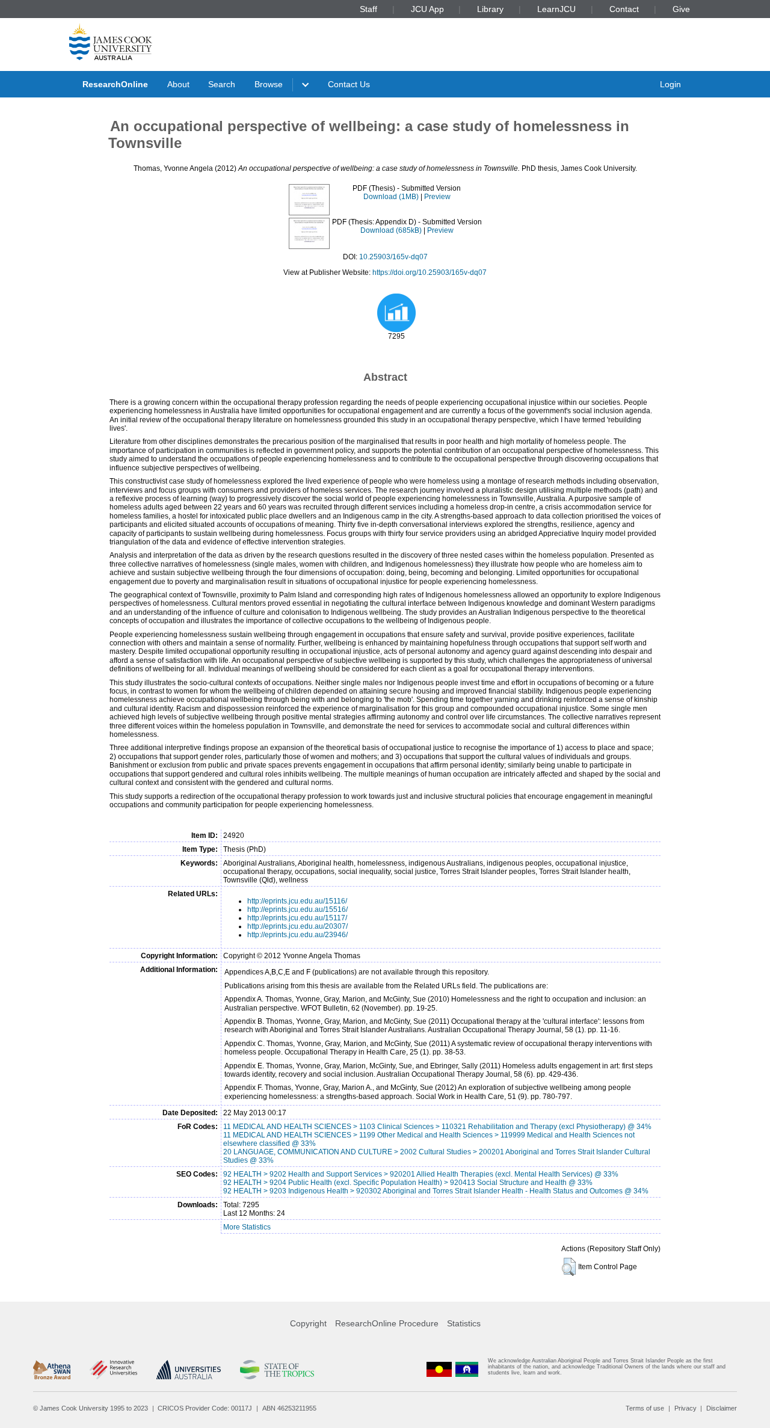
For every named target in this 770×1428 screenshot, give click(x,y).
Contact (624, 9)
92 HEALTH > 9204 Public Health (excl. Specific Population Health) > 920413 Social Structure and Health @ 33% (408, 1182)
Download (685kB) (391, 230)
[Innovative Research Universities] (113, 1369)
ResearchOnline (115, 84)
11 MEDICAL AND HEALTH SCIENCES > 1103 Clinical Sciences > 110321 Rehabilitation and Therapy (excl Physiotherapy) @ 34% (437, 1126)
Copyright (308, 1323)
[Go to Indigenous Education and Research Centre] (439, 1369)
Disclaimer (721, 1408)
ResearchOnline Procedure (387, 1323)
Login (670, 84)
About (178, 84)
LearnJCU (556, 9)
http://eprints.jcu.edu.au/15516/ (297, 909)
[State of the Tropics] (276, 1369)
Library (490, 9)
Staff (368, 9)
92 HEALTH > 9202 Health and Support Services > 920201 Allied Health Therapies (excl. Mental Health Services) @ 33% (420, 1174)
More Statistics (247, 1227)
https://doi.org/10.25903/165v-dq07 (429, 272)
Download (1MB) (391, 196)
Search (221, 84)
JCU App (427, 9)
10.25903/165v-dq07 (393, 257)
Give (681, 9)
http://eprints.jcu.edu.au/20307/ (297, 926)
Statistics (464, 1323)
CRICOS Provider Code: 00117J (205, 1408)
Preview (437, 196)
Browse (268, 84)
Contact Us (349, 84)
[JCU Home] (110, 41)
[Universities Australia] (188, 1369)
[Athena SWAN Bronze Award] (51, 1369)
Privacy (685, 1408)
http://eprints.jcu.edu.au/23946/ (297, 935)
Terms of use (645, 1408)
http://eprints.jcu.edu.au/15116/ (297, 901)
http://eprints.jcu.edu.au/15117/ (297, 918)
